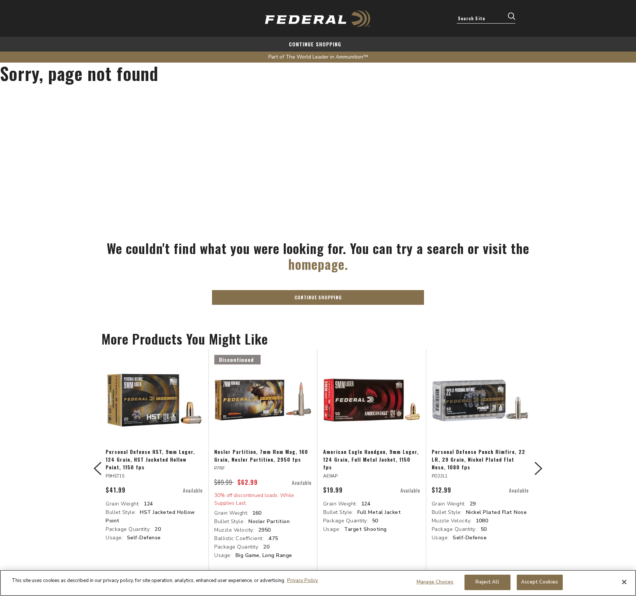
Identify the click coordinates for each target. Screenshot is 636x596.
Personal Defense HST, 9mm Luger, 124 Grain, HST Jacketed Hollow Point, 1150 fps (150, 459)
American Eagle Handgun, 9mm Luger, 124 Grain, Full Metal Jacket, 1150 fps (371, 459)
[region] (318, 583)
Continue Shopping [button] (318, 297)
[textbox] (486, 18)
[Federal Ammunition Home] (318, 18)
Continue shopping (315, 44)
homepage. (318, 264)
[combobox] (486, 18)
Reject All (487, 582)
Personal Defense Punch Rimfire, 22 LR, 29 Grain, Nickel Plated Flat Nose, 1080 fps (478, 459)
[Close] (624, 582)
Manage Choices (435, 582)
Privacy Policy (302, 580)
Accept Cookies (539, 582)
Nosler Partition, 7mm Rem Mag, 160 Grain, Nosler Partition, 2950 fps (261, 455)
